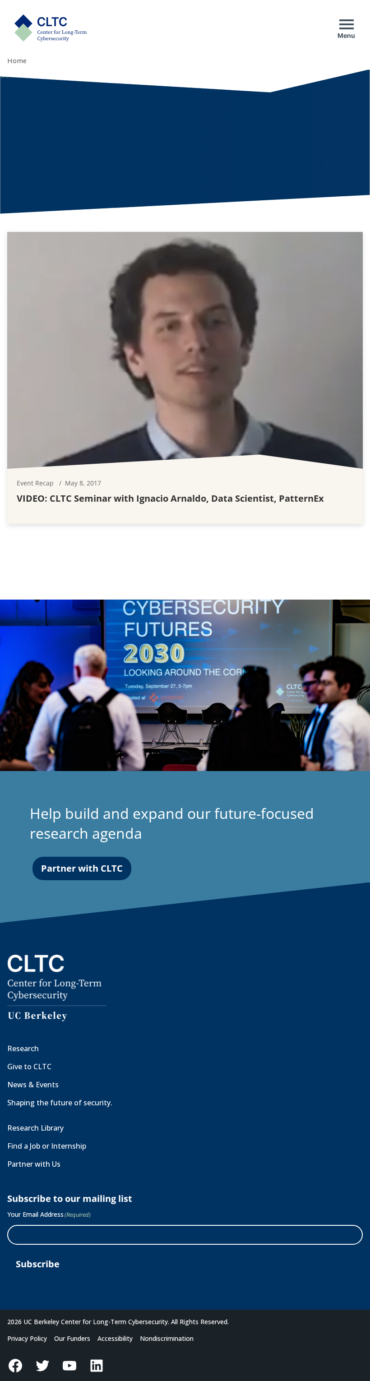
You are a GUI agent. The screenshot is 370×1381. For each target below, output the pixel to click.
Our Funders (72, 1338)
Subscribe (38, 1264)
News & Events (33, 1085)
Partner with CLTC (82, 868)
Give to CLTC (29, 1067)
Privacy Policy (27, 1338)
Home (17, 60)
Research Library (35, 1128)
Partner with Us (33, 1164)
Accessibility (115, 1338)
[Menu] (347, 24)
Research (23, 1048)
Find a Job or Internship (46, 1146)
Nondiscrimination (167, 1338)
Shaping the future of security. (59, 1103)
